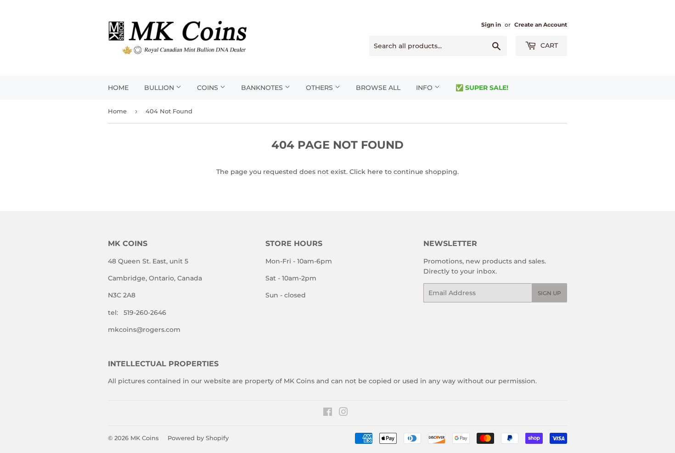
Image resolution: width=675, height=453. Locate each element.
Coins (208, 88)
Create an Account (540, 24)
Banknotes (263, 88)
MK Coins (144, 438)
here (375, 172)
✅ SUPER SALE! (482, 88)
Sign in (491, 24)
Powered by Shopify (198, 438)
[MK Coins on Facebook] (327, 413)
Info (425, 88)
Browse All (378, 88)
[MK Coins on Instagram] (343, 413)
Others (320, 88)
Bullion (160, 88)
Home (118, 88)
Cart (548, 45)
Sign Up (549, 293)
